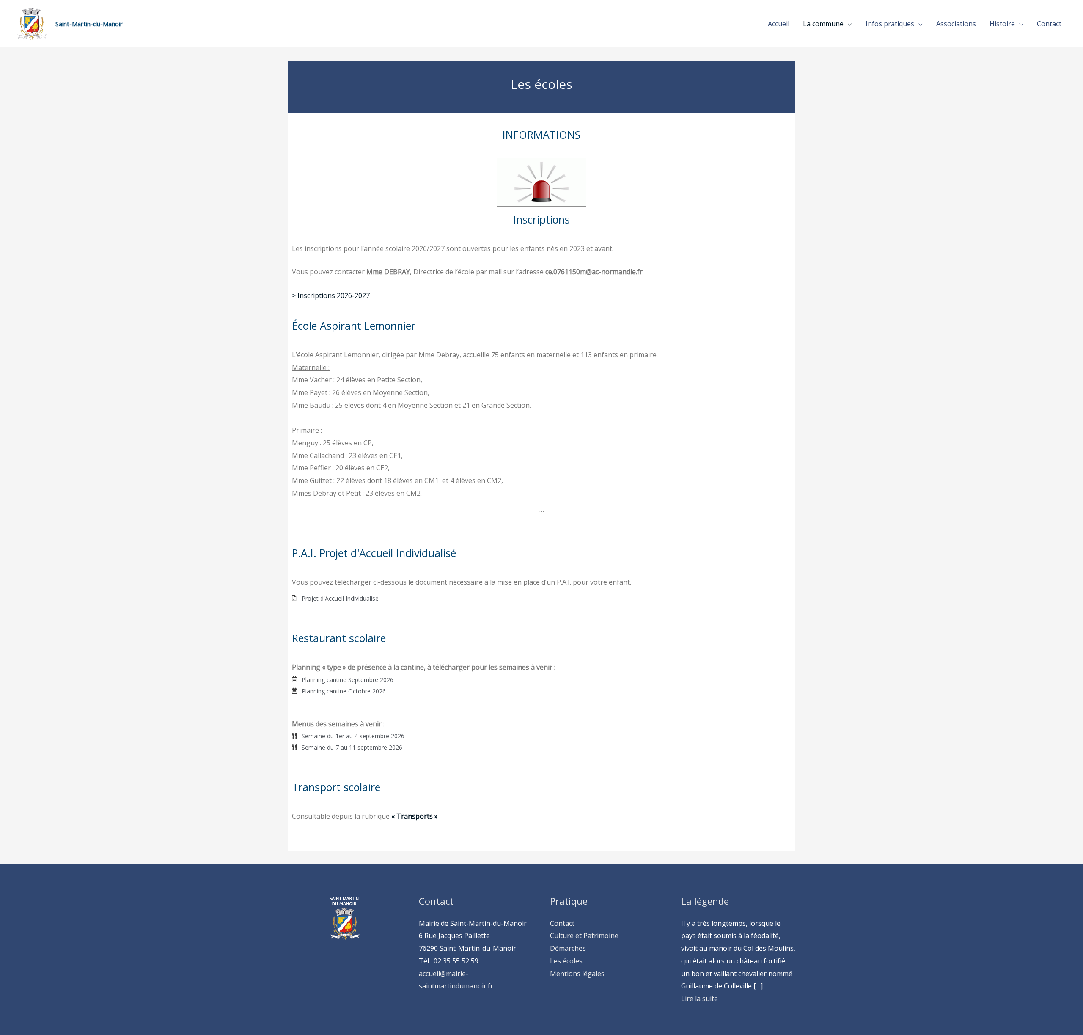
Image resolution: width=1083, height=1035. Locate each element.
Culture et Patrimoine (584, 935)
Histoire (1002, 23)
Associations (956, 23)
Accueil (778, 23)
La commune (823, 23)
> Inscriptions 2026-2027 (331, 295)
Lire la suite (699, 998)
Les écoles (566, 961)
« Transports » (414, 816)
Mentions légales (577, 973)
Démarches (568, 948)
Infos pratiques (890, 23)
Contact (1049, 23)
